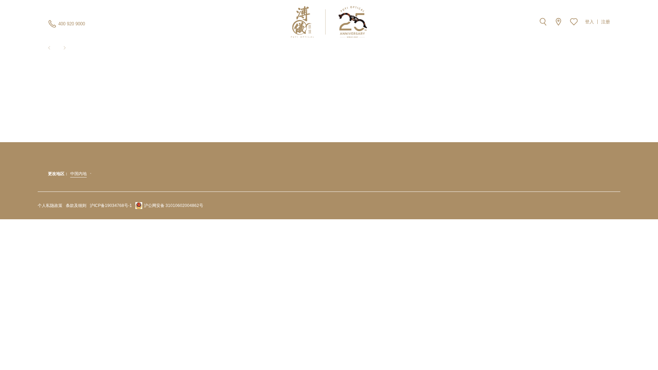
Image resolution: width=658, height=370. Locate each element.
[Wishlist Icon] (574, 21)
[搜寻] (543, 21)
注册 (605, 22)
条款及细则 (76, 205)
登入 (589, 22)
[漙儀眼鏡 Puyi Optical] (329, 22)
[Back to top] (618, 349)
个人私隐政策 (50, 205)
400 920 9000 (71, 23)
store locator (558, 21)
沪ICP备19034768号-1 (111, 205)
